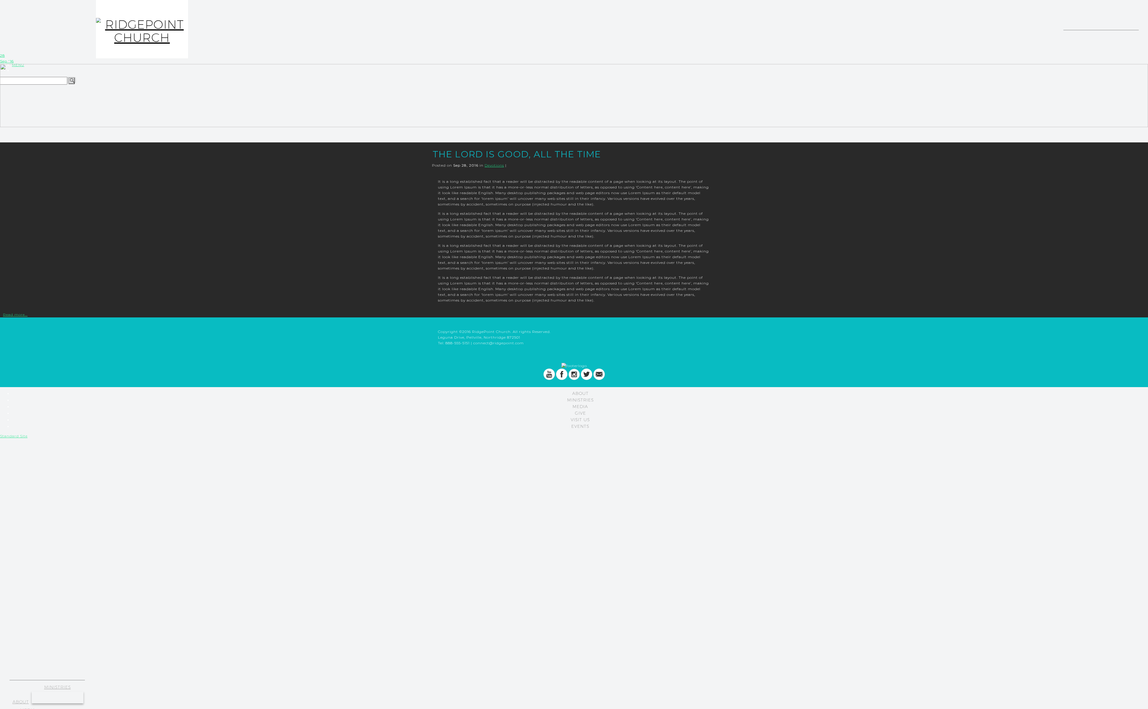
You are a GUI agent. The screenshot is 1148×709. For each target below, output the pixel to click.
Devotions (494, 165)
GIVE (580, 413)
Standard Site (14, 436)
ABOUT (21, 702)
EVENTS (580, 426)
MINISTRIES (57, 687)
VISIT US (580, 419)
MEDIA (580, 406)
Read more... (15, 314)
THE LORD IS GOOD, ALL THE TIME (517, 154)
